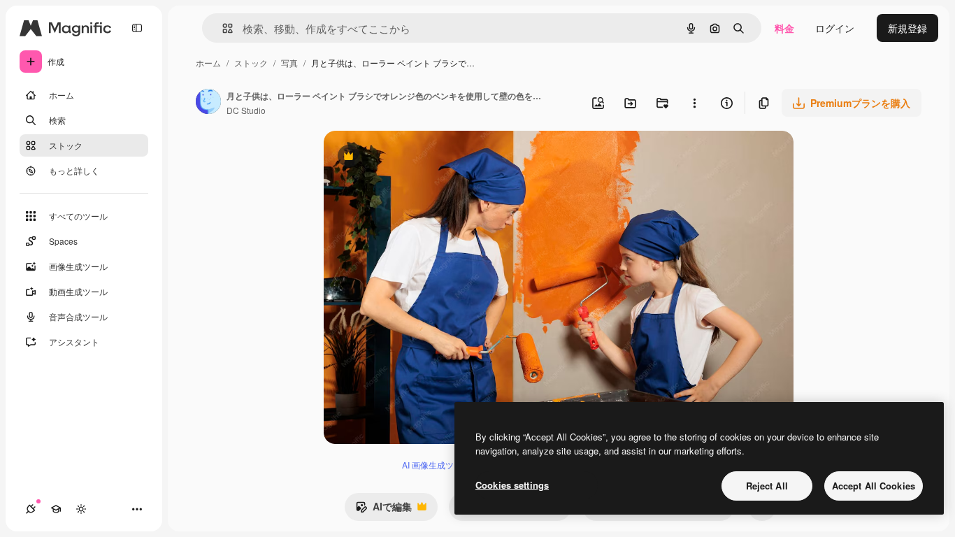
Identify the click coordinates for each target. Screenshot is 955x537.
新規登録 (907, 28)
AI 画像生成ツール (436, 465)
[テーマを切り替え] (81, 509)
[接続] (31, 509)
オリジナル (420, 157)
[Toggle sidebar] (137, 28)
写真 (289, 63)
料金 (784, 28)
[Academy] (56, 509)
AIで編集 (383, 509)
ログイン (834, 28)
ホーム (208, 63)
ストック (251, 63)
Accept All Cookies (873, 485)
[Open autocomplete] (222, 28)
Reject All (767, 485)
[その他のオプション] (694, 103)
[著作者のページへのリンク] (208, 103)
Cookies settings (512, 485)
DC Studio (246, 110)
